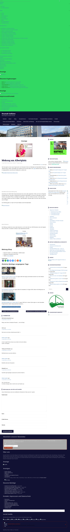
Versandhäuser (7, 476)
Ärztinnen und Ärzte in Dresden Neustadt (10, 29)
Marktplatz (2, 67)
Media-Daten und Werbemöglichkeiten (9, 105)
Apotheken (52, 216)
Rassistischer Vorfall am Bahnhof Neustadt (58, 281)
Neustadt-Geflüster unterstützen (6, 56)
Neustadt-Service (3, 25)
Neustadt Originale (5, 21)
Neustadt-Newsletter (54, 233)
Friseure (51, 223)
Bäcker (51, 219)
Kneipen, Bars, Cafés (54, 231)
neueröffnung (14, 306)
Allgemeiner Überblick (54, 210)
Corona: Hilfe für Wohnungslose (10, 311)
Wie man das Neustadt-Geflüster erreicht (8, 63)
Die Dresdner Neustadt (4, 47)
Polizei (3, 6)
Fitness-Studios (53, 222)
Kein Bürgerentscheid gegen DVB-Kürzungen (17, 86)
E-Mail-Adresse (5, 419)
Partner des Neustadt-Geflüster (6, 58)
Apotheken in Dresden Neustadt (8, 28)
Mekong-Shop (8, 306)
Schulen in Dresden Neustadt (7, 39)
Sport (3, 14)
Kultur (3, 13)
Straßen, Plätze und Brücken (7, 45)
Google (41, 164)
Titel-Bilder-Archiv (5, 109)
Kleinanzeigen (3, 64)
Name (3, 413)
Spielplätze (52, 229)
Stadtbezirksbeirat (5, 7)
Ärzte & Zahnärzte (53, 217)
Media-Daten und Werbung (5, 61)
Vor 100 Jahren (5, 18)
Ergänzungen (4, 394)
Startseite (2, 2)
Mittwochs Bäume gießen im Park (56, 284)
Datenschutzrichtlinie (51, 440)
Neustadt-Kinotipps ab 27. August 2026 (12, 83)
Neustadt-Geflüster (9, 114)
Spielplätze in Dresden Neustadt (8, 42)
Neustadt (18, 306)
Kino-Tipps (4, 17)
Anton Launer (4, 337)
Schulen (51, 226)
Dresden (3, 306)
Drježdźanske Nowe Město (7, 53)
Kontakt (1, 57)
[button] (3, 261)
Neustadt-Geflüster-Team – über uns (9, 103)
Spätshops (52, 227)
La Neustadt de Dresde (6, 50)
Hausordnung (4, 99)
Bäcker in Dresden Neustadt (7, 31)
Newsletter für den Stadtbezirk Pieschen (11, 475)
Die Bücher (2, 60)
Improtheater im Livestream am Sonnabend (36, 311)
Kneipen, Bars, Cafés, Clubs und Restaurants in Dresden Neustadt (15, 38)
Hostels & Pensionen (54, 230)
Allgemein (2, 68)
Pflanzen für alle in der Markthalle (56, 275)
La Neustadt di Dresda (55, 214)
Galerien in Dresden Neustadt (7, 36)
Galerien (51, 224)
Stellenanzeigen (3, 65)
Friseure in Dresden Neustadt (7, 35)
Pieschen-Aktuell (43, 477)
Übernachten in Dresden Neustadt (8, 43)
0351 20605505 (10, 255)
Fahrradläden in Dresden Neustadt (8, 32)
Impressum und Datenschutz (55, 245)
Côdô (34, 168)
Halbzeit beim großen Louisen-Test (16, 84)
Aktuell (1, 3)
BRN (3, 20)
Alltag (1, 10)
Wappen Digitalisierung (9, 472)
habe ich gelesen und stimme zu (11, 443)
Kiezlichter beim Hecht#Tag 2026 (56, 267)
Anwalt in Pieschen (8, 471)
